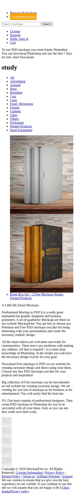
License (15, 31)
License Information (29, 472)
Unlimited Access (23, 16)
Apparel (15, 85)
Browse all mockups (23, 13)
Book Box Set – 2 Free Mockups (32, 294)
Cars (13, 96)
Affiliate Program (48, 476)
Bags (13, 89)
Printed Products (21, 126)
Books (58, 294)
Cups (13, 100)
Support (15, 35)
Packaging (17, 122)
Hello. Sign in (19, 39)
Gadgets (15, 111)
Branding (16, 92)
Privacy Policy (54, 472)
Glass (13, 115)
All (12, 77)
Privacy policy (19, 491)
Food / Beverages (21, 104)
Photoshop (34, 53)
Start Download (23, 57)
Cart (13, 42)
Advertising (17, 81)
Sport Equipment (21, 130)
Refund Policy (11, 476)
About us (29, 476)
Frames (15, 107)
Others (14, 119)
